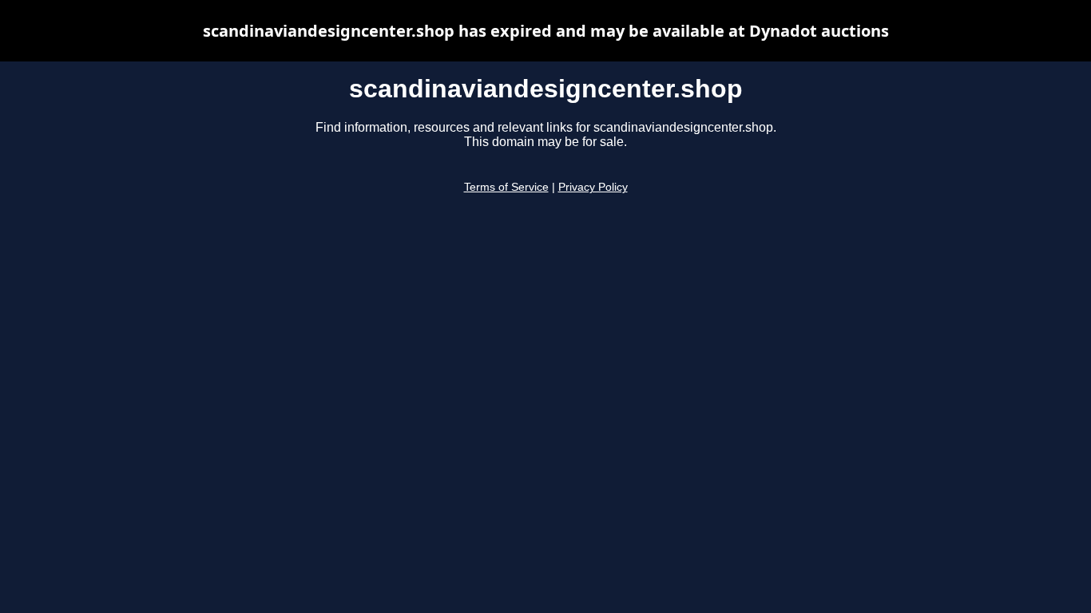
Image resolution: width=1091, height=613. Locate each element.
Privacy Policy (593, 187)
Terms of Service (506, 187)
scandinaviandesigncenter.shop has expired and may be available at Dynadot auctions (546, 31)
